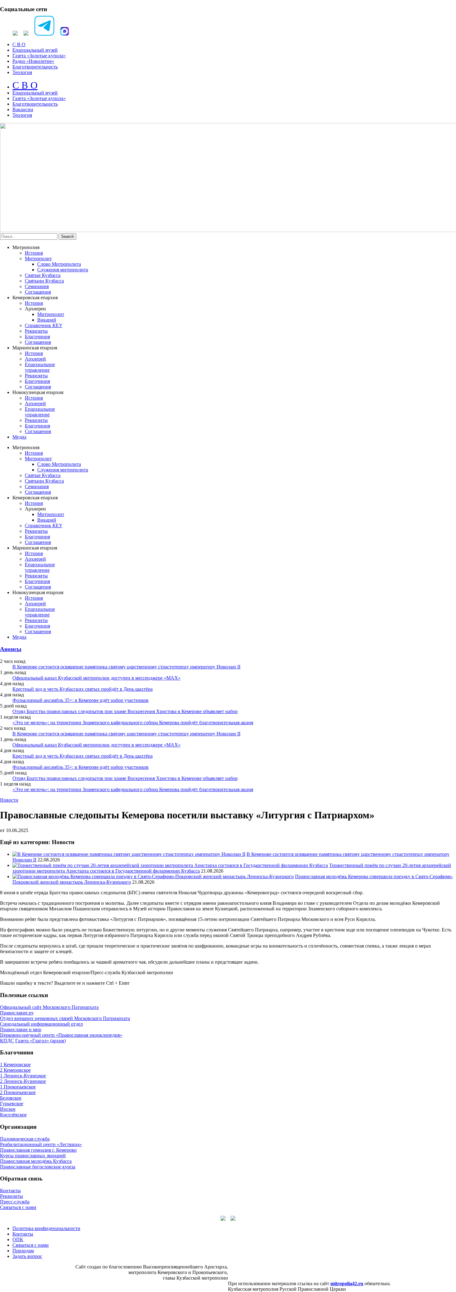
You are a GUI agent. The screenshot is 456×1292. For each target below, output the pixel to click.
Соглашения (38, 292)
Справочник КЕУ (43, 325)
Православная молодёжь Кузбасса (36, 1161)
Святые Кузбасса (42, 275)
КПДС (7, 1040)
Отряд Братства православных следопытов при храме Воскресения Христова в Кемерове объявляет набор (125, 711)
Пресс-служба (14, 1201)
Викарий (46, 319)
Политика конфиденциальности (46, 1228)
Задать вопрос (27, 1256)
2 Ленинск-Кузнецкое (23, 1081)
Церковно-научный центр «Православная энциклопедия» (61, 1035)
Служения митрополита (62, 269)
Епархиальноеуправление (40, 367)
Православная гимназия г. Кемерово (38, 1150)
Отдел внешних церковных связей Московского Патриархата (65, 1018)
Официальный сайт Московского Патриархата (49, 1007)
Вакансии (22, 109)
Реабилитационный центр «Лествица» (41, 1144)
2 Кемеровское (15, 1070)
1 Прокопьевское (18, 1086)
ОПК (17, 1239)
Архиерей (35, 358)
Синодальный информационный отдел (41, 1024)
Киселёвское (13, 1114)
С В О (18, 44)
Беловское (10, 1098)
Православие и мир (20, 1029)
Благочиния (37, 336)
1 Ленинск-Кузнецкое (23, 1075)
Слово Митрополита (59, 264)
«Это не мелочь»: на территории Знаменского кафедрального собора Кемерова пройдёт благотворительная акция (132, 722)
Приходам (23, 1250)
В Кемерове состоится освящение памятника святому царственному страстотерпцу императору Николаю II (126, 666)
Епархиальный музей (35, 50)
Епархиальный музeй (35, 92)
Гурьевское (11, 1103)
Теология (22, 72)
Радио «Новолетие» (33, 61)
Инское (8, 1109)
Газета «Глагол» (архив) (40, 1040)
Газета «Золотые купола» (39, 55)
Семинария (37, 286)
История (34, 253)
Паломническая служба (25, 1138)
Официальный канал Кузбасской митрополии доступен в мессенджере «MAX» (96, 678)
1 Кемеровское (15, 1064)
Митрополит (38, 258)
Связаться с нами (18, 1207)
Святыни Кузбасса (44, 280)
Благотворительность (35, 66)
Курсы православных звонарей (33, 1155)
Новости (9, 800)
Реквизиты (36, 331)
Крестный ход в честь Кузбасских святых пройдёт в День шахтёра (82, 689)
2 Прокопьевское (18, 1092)
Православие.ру (17, 1012)
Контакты (10, 1190)
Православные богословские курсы (37, 1166)
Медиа (19, 437)
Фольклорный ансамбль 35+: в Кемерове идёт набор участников (80, 700)
